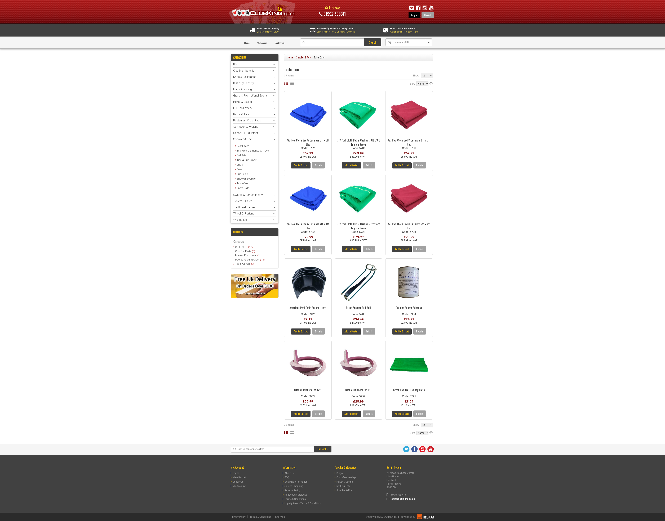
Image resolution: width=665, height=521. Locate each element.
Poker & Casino (242, 101)
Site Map (280, 516)
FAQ (287, 477)
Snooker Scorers (246, 178)
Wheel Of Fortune (243, 213)
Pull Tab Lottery (242, 108)
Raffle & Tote (241, 114)
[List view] (292, 83)
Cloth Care (244, 247)
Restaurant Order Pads (247, 120)
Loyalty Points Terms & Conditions (303, 503)
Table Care (242, 183)
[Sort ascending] (431, 83)
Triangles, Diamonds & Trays (253, 150)
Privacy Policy (238, 516)
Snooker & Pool (303, 57)
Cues (239, 169)
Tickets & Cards (242, 201)
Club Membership (243, 70)
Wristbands (240, 219)
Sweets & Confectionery (248, 194)
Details (318, 165)
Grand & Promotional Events (250, 95)
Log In (414, 15)
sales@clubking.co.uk (403, 498)
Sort (412, 83)
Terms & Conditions (295, 499)
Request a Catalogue (296, 494)
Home (246, 43)
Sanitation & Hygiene (245, 126)
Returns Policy (292, 490)
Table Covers (244, 263)
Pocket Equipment (247, 255)
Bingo (236, 64)
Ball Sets (241, 155)
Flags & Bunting (242, 89)
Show (416, 75)
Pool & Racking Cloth (250, 259)
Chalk (240, 164)
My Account (262, 43)
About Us (290, 473)
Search (372, 42)
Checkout (238, 481)
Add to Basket (301, 165)
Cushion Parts (245, 251)
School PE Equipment (246, 133)
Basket (427, 15)
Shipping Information (296, 481)
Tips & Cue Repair (246, 160)
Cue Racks (243, 174)
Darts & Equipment (244, 77)
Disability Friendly (243, 83)
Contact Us (279, 43)
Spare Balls (243, 188)
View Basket (239, 477)
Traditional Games (244, 207)
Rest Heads (243, 146)
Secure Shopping (294, 486)
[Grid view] (286, 83)
